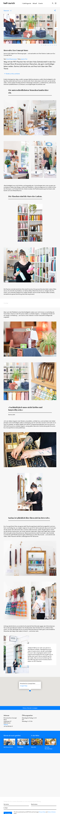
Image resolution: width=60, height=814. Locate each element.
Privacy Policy (42, 812)
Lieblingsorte (27, 3)
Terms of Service (52, 812)
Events (40, 3)
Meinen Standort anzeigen (30, 708)
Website (6, 724)
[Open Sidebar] (55, 3)
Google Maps (23, 686)
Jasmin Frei (24, 59)
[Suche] (53, 3)
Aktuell (35, 3)
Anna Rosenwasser (11, 59)
